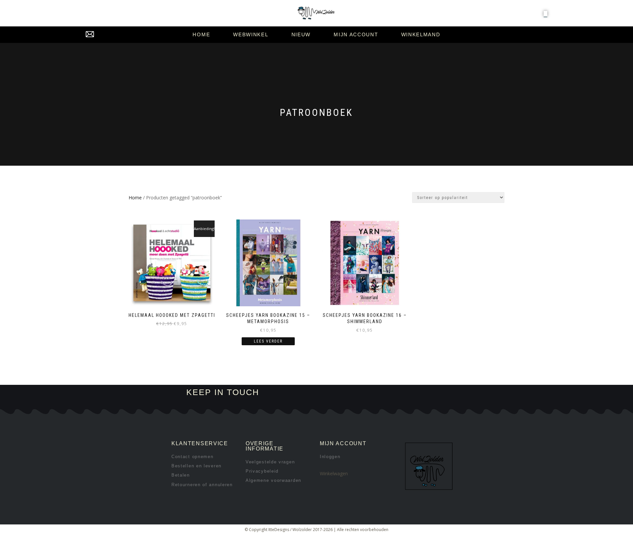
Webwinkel (250, 34)
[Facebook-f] (352, 392)
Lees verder (268, 341)
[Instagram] (374, 392)
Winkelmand (420, 34)
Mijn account (356, 34)
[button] (545, 13)
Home (201, 34)
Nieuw (301, 34)
